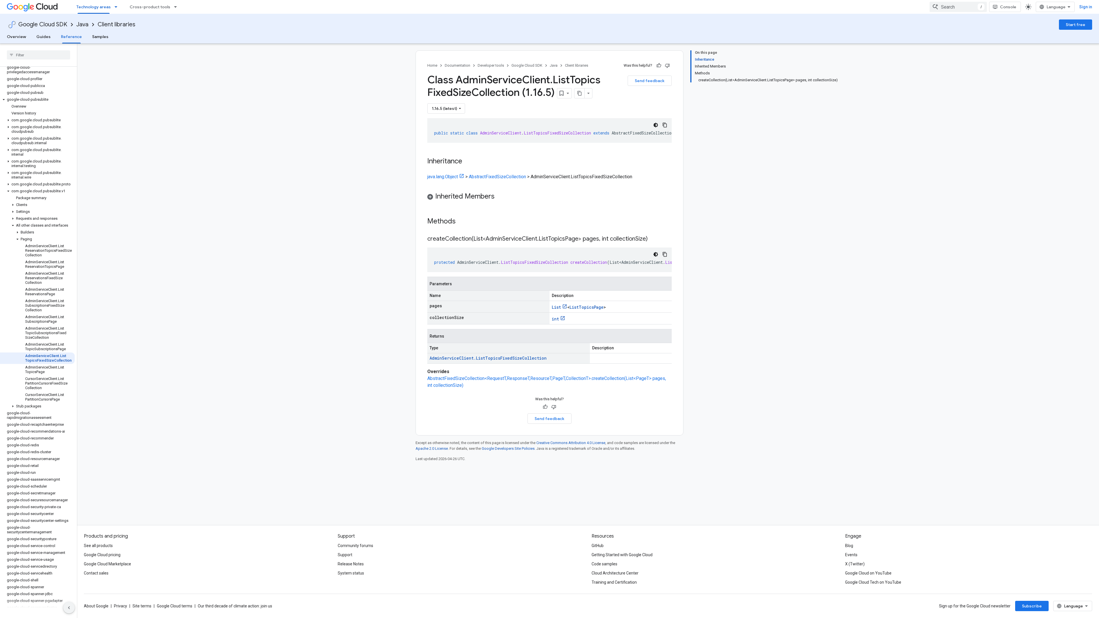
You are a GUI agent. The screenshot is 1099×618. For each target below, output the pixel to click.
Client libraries (116, 24)
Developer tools (491, 65)
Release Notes (351, 564)
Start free (1075, 24)
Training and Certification (614, 582)
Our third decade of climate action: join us (235, 606)
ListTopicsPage (587, 307)
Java (82, 24)
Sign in (1085, 7)
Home (432, 65)
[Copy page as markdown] (579, 93)
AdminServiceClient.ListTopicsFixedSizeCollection (488, 358)
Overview (16, 36)
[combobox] (958, 7)
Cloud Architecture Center (615, 573)
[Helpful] (659, 65)
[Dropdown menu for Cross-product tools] (177, 7)
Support (345, 554)
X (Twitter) (855, 564)
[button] (37, 99)
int (555, 319)
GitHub (598, 545)
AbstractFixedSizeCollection (497, 176)
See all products (98, 545)
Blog (849, 545)
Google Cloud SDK (42, 24)
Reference (71, 36)
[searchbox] (38, 55)
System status (351, 573)
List (556, 307)
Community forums (355, 545)
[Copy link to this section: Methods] (463, 221)
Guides (43, 36)
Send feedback (650, 80)
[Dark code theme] (655, 125)
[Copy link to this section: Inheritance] (468, 161)
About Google (96, 606)
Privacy (120, 606)
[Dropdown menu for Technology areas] (117, 7)
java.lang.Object (442, 176)
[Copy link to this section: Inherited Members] (500, 196)
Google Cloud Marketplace (107, 564)
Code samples (604, 564)
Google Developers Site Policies (508, 448)
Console (1008, 6)
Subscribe (1032, 606)
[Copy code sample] (664, 125)
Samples (100, 36)
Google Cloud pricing (102, 554)
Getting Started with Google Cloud (622, 554)
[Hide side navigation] (69, 607)
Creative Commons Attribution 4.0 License (570, 443)
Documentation (457, 65)
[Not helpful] (667, 65)
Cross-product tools (150, 6)
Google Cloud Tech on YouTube (873, 582)
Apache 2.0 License (432, 448)
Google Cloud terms (174, 606)
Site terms (142, 606)
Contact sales (96, 573)
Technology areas (93, 6)
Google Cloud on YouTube (868, 573)
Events (851, 554)
